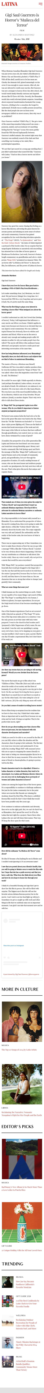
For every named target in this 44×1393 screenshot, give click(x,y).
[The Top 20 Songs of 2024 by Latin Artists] (22, 1022)
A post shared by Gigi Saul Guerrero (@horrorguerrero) (22, 974)
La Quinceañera (26, 240)
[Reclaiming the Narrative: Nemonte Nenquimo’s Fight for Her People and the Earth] (22, 1084)
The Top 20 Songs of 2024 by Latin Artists (19, 1049)
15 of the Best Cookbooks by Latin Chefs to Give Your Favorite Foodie (27, 1303)
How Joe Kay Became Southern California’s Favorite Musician (25, 1284)
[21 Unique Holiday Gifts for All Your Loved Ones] (22, 1222)
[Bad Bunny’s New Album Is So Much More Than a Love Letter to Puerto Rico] (22, 1159)
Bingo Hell (11, 260)
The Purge (9, 240)
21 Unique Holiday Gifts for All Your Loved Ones (22, 1250)
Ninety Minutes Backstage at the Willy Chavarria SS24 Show (28, 1345)
